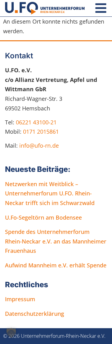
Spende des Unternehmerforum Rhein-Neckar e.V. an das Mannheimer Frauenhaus (55, 241)
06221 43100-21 (36, 122)
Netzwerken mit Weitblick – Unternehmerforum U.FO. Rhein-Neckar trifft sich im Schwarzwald (50, 193)
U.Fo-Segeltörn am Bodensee (43, 217)
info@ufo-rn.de (38, 145)
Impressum (20, 299)
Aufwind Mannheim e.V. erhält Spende (55, 265)
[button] (11, 333)
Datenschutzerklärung (34, 313)
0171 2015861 (41, 131)
